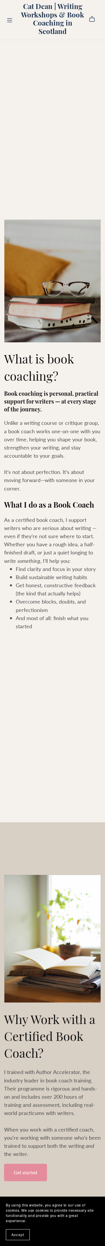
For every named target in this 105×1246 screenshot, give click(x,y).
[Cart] (94, 19)
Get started (25, 1172)
